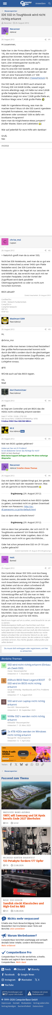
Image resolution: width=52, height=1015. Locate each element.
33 (6, 823)
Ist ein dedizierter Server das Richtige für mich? (20, 450)
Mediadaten (26, 1003)
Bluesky (35, 969)
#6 (49, 475)
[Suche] (49, 3)
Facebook (10, 974)
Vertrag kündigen (8, 1006)
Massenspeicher (20, 671)
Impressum (6, 1003)
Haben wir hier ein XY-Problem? (14, 448)
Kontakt (16, 1003)
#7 (49, 568)
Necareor (8, 23)
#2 (49, 250)
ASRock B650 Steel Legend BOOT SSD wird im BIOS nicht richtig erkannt (26, 683)
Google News (27, 974)
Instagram (10, 979)
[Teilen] (45, 39)
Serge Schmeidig (14, 689)
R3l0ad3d (11, 722)
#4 (49, 400)
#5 (49, 439)
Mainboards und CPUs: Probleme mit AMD (28, 690)
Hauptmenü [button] (4, 3)
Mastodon (27, 979)
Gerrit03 (11, 707)
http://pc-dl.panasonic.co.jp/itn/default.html (18, 508)
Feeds (8, 969)
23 (6, 911)
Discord (21, 969)
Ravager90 (12, 738)
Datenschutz (38, 1006)
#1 (49, 39)
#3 (49, 329)
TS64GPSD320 (37, 77)
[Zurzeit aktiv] (7, 33)
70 (6, 865)
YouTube (9, 985)
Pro (22, 431)
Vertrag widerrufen (41, 1003)
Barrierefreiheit (24, 1006)
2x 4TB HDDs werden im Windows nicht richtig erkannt (27, 733)
